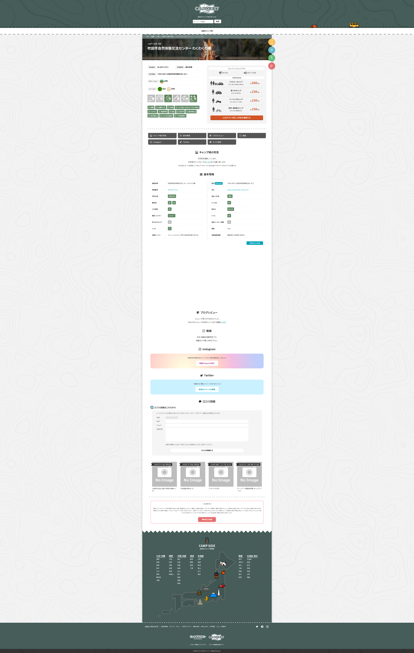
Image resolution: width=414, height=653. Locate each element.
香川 (178, 574)
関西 (152, 36)
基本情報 (186, 135)
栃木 (240, 574)
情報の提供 (196, 626)
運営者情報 (164, 626)
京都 (170, 565)
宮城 (248, 568)
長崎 (157, 565)
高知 (178, 583)
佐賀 (157, 562)
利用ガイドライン (187, 626)
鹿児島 (158, 577)
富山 (199, 568)
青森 (248, 562)
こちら (208, 162)
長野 (199, 562)
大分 (157, 571)
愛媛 (178, 580)
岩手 (248, 565)
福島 (248, 577)
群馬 (240, 577)
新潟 (199, 565)
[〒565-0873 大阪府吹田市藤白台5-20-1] (271, 57)
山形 (248, 574)
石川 (199, 571)
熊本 (157, 568)
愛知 (191, 565)
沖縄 (157, 580)
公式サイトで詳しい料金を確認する (237, 117)
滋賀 (170, 568)
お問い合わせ (204, 626)
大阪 (157, 36)
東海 (192, 555)
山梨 (199, 559)
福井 (199, 574)
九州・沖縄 (160, 555)
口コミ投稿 (217, 142)
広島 (178, 562)
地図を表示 (219, 183)
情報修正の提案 (255, 243)
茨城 (240, 571)
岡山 (178, 559)
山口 (178, 571)
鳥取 (178, 565)
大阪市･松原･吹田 (167, 36)
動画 (244, 135)
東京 (240, 559)
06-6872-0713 (173, 190)
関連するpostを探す (207, 363)
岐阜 (191, 559)
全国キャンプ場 (207, 31)
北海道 (249, 559)
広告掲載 (212, 626)
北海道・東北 (252, 555)
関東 (240, 555)
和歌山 (171, 574)
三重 (191, 568)
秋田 (248, 571)
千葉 (240, 568)
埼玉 (240, 565)
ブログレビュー (218, 135)
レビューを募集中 (221, 626)
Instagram (157, 142)
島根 (178, 568)
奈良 (170, 571)
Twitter (186, 142)
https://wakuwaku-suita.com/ (238, 190)
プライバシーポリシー (175, 626)
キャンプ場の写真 (159, 135)
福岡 (157, 559)
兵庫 (170, 562)
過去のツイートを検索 (207, 389)
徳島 (178, 577)
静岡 (191, 562)
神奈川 (241, 562)
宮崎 (157, 574)
